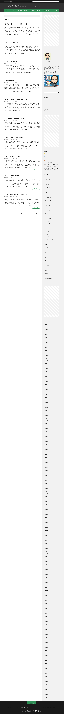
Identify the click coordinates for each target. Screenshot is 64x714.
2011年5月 (46, 671)
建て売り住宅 (47, 262)
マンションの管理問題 (48, 215)
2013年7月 (46, 603)
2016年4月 (46, 517)
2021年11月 (46, 342)
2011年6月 (46, 668)
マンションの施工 (47, 210)
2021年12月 (46, 339)
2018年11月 (46, 436)
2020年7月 (46, 384)
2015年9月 (46, 535)
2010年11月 (46, 686)
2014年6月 (46, 574)
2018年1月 (46, 462)
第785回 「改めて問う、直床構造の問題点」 (50, 104)
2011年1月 (46, 681)
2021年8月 (46, 350)
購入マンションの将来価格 (49, 278)
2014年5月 (46, 577)
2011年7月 (46, 665)
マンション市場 (19, 10)
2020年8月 (46, 381)
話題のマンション (47, 275)
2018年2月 (46, 459)
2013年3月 (46, 613)
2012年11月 (46, 624)
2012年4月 (46, 642)
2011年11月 (46, 655)
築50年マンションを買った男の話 (50, 153)
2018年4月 (46, 454)
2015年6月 (46, 543)
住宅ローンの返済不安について (13, 156)
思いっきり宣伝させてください (13, 175)
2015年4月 (46, 548)
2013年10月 (46, 595)
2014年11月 (46, 561)
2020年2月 (46, 397)
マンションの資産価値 (53, 169)
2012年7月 (46, 634)
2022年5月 (46, 326)
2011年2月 (46, 678)
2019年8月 (46, 412)
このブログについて (54, 10)
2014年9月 (46, 566)
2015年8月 (46, 538)
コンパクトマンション (48, 184)
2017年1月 (46, 493)
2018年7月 (46, 446)
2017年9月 (46, 472)
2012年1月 (46, 650)
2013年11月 (46, 592)
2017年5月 (46, 483)
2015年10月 (46, 532)
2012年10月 (46, 626)
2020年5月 (46, 389)
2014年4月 (46, 579)
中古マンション (38, 10)
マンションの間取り (48, 223)
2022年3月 (46, 332)
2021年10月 (46, 345)
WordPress (40, 711)
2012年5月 (46, 639)
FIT (32, 711)
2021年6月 (46, 355)
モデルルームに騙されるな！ (12, 43)
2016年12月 (46, 496)
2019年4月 (46, 423)
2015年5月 (46, 545)
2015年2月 (46, 553)
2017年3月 (46, 488)
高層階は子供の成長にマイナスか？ (14, 137)
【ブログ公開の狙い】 (48, 179)
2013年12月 (46, 590)
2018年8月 (46, 444)
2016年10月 (46, 501)
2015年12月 (46, 527)
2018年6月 (46, 449)
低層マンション (47, 244)
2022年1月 (46, 337)
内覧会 (46, 260)
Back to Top (32, 703)
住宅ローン (46, 247)
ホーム (7, 10)
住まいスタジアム (53, 71)
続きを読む (36, 93)
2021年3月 (46, 363)
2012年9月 (46, 629)
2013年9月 (46, 598)
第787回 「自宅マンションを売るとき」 (35, 1)
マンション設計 (31, 10)
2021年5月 (46, 358)
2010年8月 (46, 694)
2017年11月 (46, 467)
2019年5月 (46, 420)
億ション (46, 257)
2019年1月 (46, 431)
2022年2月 (46, 334)
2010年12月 (46, 684)
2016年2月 (46, 522)
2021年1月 (46, 368)
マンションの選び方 (48, 221)
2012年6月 (46, 637)
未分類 (51, 162)
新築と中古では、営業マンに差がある (15, 118)
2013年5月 (46, 608)
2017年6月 (46, 480)
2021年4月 (46, 360)
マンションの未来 (47, 213)
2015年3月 (46, 551)
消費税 (46, 270)
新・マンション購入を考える (13, 5)
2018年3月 (46, 457)
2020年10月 (46, 376)
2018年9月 (46, 441)
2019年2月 (46, 428)
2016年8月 (46, 506)
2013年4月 (46, 611)
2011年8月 (46, 663)
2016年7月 (46, 509)
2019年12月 (46, 402)
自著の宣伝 (11, 177)
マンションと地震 (47, 192)
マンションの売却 (47, 205)
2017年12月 (46, 465)
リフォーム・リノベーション (49, 239)
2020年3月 (46, 394)
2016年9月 (46, 504)
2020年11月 (46, 373)
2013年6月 (46, 605)
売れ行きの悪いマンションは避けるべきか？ (17, 24)
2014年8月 (46, 569)
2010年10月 (46, 689)
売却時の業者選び (9, 80)
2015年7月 (46, 540)
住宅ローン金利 (47, 249)
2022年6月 (46, 324)
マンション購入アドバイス (13, 25)
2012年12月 (46, 621)
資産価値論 (25, 10)
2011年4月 (46, 673)
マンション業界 (47, 231)
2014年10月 (46, 564)
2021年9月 (46, 347)
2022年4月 (46, 329)
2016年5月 (46, 514)
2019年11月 (46, 405)
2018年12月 (46, 433)
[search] (59, 1)
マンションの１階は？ (10, 62)
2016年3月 (46, 519)
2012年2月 (46, 647)
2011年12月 (46, 652)
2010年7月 (46, 697)
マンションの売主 (46, 10)
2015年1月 (46, 556)
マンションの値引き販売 (53, 166)
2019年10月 (46, 407)
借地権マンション (47, 252)
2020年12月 (46, 371)
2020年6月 (46, 386)
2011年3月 (46, 676)
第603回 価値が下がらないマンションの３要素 (52, 168)
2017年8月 (46, 475)
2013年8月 (46, 600)
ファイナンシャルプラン (48, 189)
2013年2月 (46, 616)
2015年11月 (46, 530)
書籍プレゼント (47, 265)
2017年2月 (46, 491)
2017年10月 (46, 470)
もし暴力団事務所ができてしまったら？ (15, 194)
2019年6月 (46, 418)
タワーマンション (47, 187)
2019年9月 (46, 410)
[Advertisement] (51, 30)
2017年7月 (46, 478)
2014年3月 (46, 582)
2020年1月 (46, 399)
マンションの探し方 (48, 208)
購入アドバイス (12, 10)
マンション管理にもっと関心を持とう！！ (16, 99)
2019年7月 (46, 415)
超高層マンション (47, 281)
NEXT (37, 213)
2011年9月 (46, 660)
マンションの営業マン (48, 200)
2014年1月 (46, 587)
